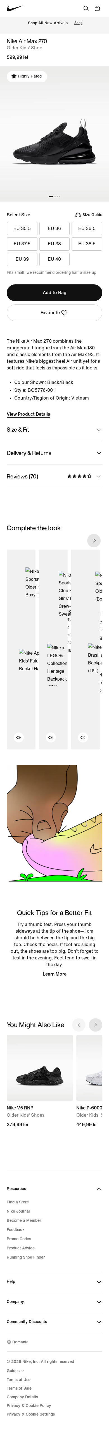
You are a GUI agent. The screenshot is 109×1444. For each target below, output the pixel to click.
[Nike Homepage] (15, 8)
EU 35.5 (22, 228)
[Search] (86, 8)
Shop (78, 23)
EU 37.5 (22, 243)
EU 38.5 (87, 243)
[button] (15, 740)
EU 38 (54, 243)
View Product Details (28, 414)
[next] (94, 540)
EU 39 (22, 259)
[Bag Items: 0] (97, 8)
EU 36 (54, 228)
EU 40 (54, 259)
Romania (20, 1342)
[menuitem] (16, 1370)
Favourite (50, 312)
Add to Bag (55, 292)
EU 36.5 (87, 228)
